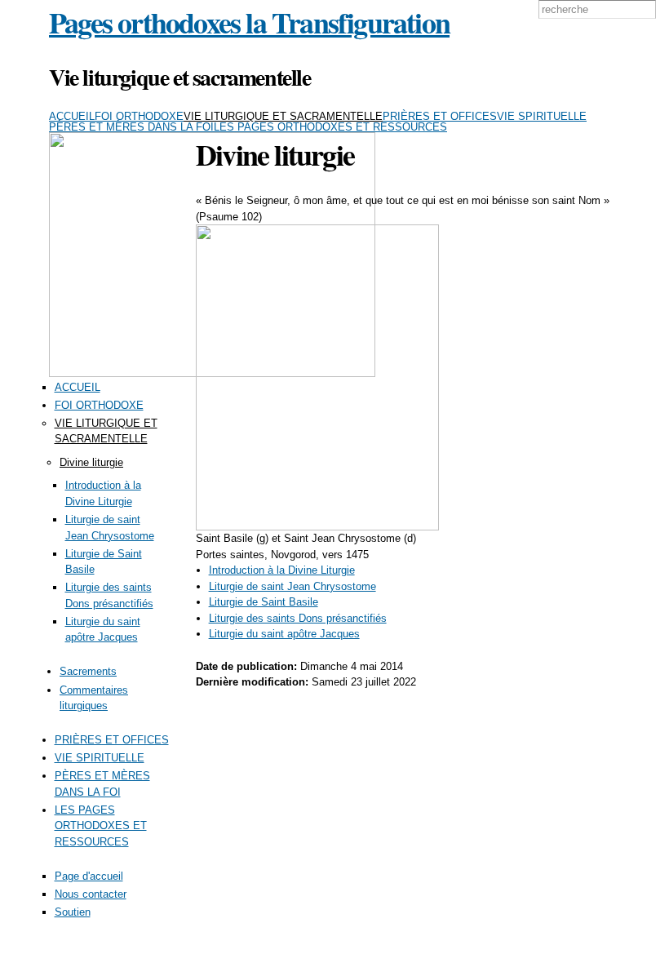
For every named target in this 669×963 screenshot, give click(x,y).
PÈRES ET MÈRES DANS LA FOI (131, 127)
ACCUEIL (72, 116)
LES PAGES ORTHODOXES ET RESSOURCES (330, 127)
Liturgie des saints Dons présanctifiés (298, 618)
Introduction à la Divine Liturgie (282, 570)
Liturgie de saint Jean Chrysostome (292, 586)
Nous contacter (90, 894)
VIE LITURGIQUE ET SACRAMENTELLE (283, 116)
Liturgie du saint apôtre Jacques (284, 634)
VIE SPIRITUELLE (542, 116)
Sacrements (88, 671)
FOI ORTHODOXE (139, 116)
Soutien (73, 912)
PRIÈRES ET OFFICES (440, 116)
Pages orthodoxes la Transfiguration (249, 22)
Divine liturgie (91, 462)
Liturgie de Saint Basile (263, 602)
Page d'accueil (89, 876)
